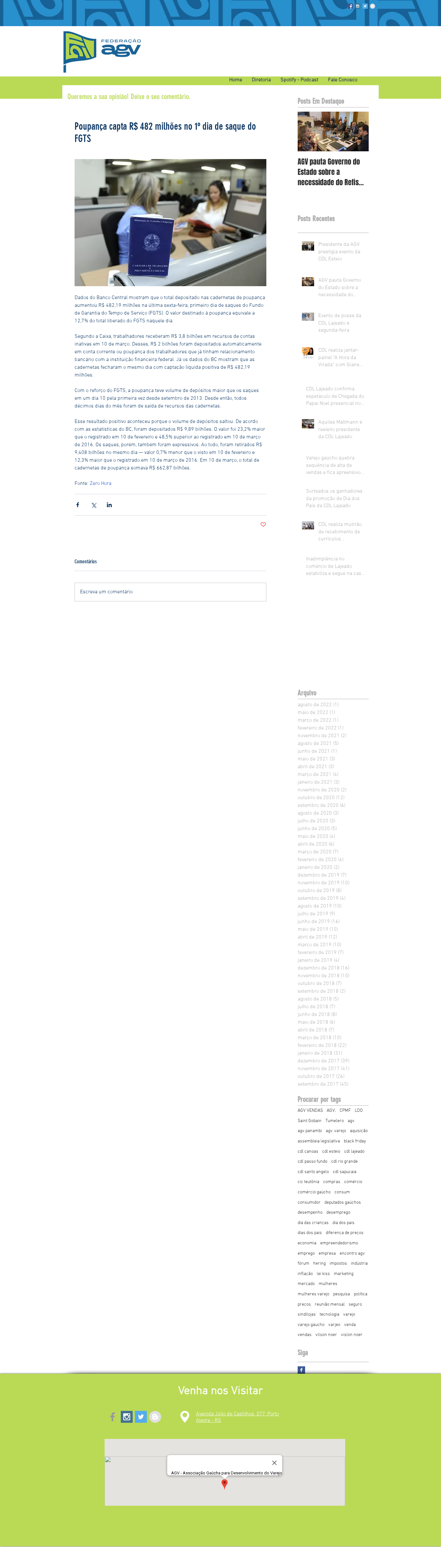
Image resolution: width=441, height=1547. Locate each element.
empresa (327, 1253)
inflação (305, 1274)
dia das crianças (313, 1223)
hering (319, 1263)
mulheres (328, 1284)
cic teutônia (308, 1182)
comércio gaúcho (314, 1192)
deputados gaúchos (342, 1202)
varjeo (334, 1325)
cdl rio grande (344, 1161)
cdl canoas (308, 1151)
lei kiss (323, 1274)
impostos (338, 1263)
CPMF (345, 1110)
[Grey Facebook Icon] (112, 1417)
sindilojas (307, 1314)
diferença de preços (345, 1233)
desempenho (310, 1212)
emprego (306, 1253)
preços (304, 1304)
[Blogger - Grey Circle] (372, 6)
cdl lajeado (354, 1151)
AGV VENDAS (310, 1110)
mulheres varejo (313, 1294)
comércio (353, 1182)
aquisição (359, 1131)
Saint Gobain (310, 1121)
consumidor (309, 1202)
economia (307, 1243)
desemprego (338, 1212)
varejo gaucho (311, 1325)
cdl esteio (331, 1151)
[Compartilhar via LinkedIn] (109, 505)
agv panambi (310, 1131)
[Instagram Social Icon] (357, 6)
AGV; (331, 1110)
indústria (359, 1263)
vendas (305, 1335)
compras (331, 1182)
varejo (349, 1314)
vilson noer (326, 1335)
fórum (303, 1263)
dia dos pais (343, 1223)
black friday (355, 1141)
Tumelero (334, 1121)
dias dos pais (310, 1233)
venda (350, 1325)
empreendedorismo (339, 1243)
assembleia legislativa (319, 1141)
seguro (355, 1304)
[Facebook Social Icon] (350, 6)
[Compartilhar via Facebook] (78, 505)
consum (342, 1192)
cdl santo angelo (313, 1172)
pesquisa (341, 1294)
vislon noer (352, 1335)
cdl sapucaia (344, 1172)
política (360, 1294)
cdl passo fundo (312, 1161)
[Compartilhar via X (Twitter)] (93, 505)
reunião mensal (330, 1304)
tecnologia (329, 1314)
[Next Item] (358, 131)
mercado (306, 1284)
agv (351, 1121)
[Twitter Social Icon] (365, 6)
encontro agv (352, 1253)
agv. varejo (336, 1131)
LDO (359, 1110)
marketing (344, 1274)
